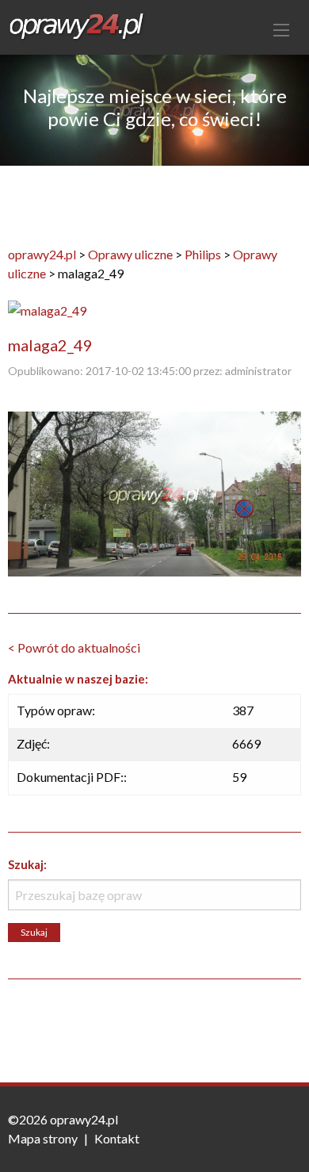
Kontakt (116, 1138)
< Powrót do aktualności (74, 647)
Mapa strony (43, 1138)
